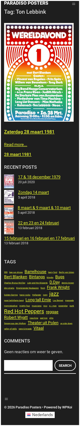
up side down (66, 323)
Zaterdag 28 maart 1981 (29, 131)
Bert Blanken (15, 276)
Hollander (36, 295)
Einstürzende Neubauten (27, 288)
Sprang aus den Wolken (15, 323)
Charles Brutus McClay (14, 283)
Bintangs (37, 276)
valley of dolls (10, 329)
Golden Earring (11, 295)
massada (69, 300)
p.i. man (53, 306)
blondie (50, 277)
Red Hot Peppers (24, 311)
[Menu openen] (73, 4)
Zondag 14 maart (33, 192)
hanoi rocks (25, 295)
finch (43, 288)
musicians (36, 306)
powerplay (63, 306)
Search (65, 365)
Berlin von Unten (66, 272)
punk (72, 306)
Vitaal (38, 328)
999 (5, 272)
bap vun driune (16, 272)
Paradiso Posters (26, 3)
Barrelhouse (35, 271)
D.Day (54, 282)
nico (45, 306)
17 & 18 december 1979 (39, 177)
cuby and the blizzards (37, 283)
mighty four (24, 306)
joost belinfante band (14, 300)
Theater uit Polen (43, 322)
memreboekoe (10, 306)
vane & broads (25, 329)
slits (51, 318)
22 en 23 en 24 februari (38, 223)
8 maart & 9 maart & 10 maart (44, 207)
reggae (52, 311)
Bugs (59, 276)
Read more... (15, 144)
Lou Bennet (58, 300)
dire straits (9, 288)
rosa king (34, 318)
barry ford (52, 272)
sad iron (43, 318)
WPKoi (67, 407)
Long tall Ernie (38, 299)
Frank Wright (58, 287)
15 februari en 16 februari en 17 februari (39, 238)
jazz (54, 294)
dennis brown (68, 283)
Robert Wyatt (16, 317)
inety (45, 295)
